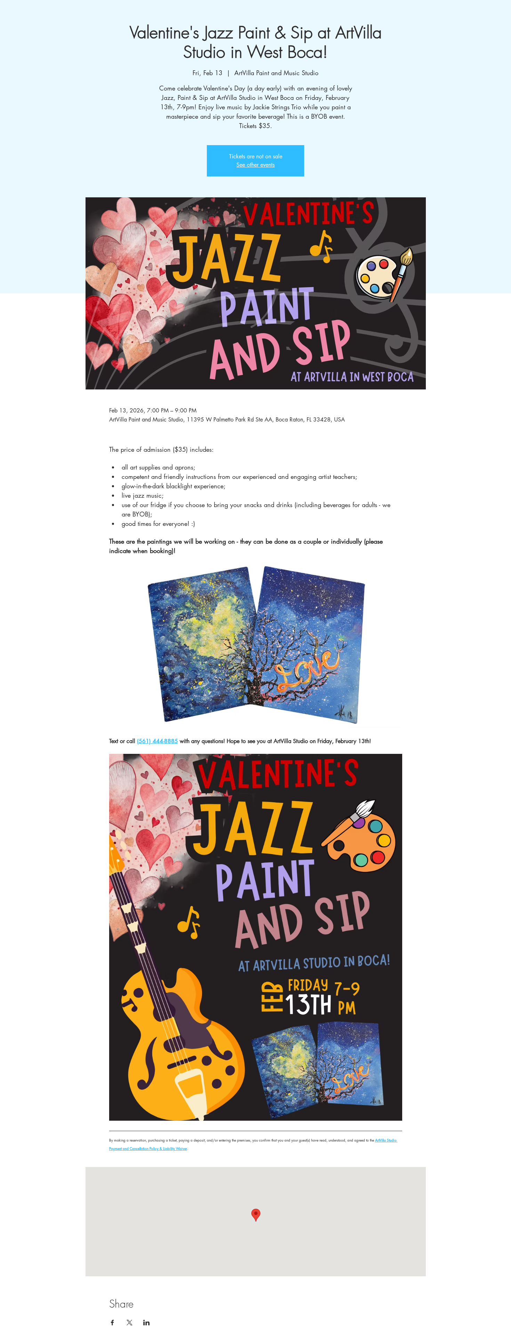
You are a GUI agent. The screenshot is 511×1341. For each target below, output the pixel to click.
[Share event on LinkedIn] (146, 1322)
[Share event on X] (129, 1322)
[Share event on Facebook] (112, 1322)
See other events (255, 164)
